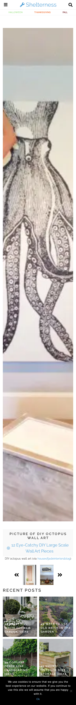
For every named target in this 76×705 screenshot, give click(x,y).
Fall (65, 12)
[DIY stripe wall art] (29, 575)
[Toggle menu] (6, 5)
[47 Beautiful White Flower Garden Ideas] (20, 617)
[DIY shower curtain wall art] (47, 575)
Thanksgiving (42, 12)
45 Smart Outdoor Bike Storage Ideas (54, 670)
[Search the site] (71, 5)
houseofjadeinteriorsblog (53, 558)
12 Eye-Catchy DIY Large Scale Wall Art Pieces (39, 548)
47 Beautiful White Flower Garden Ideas (17, 627)
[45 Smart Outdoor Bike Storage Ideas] (56, 659)
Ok (38, 699)
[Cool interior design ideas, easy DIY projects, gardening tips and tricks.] (38, 6)
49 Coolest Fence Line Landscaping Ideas (16, 668)
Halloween (15, 12)
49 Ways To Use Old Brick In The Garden (56, 627)
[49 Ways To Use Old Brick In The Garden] (56, 617)
